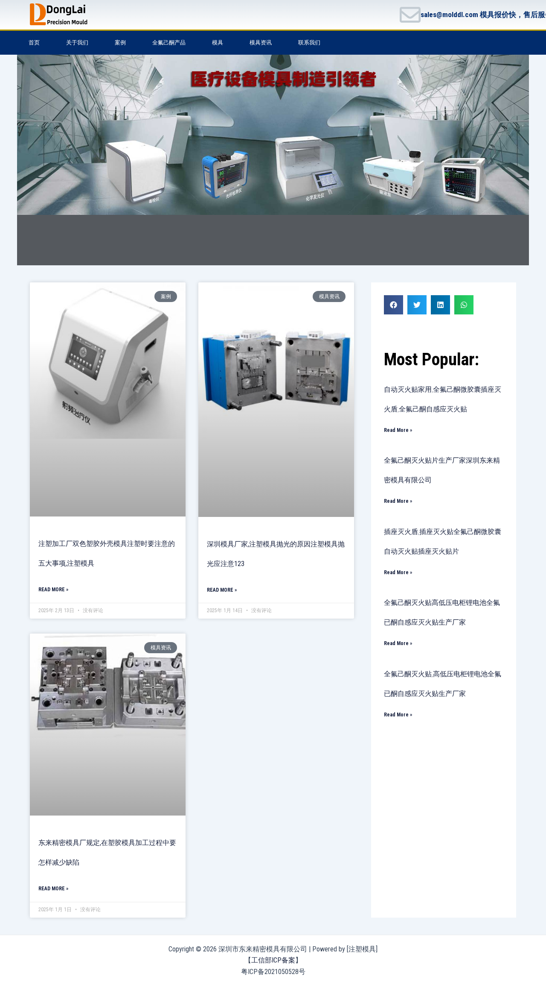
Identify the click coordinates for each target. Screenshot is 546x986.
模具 (217, 42)
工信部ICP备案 (273, 960)
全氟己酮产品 (169, 42)
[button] (393, 304)
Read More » (53, 590)
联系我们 (309, 42)
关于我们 (77, 42)
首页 (34, 42)
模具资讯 (261, 42)
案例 (120, 42)
